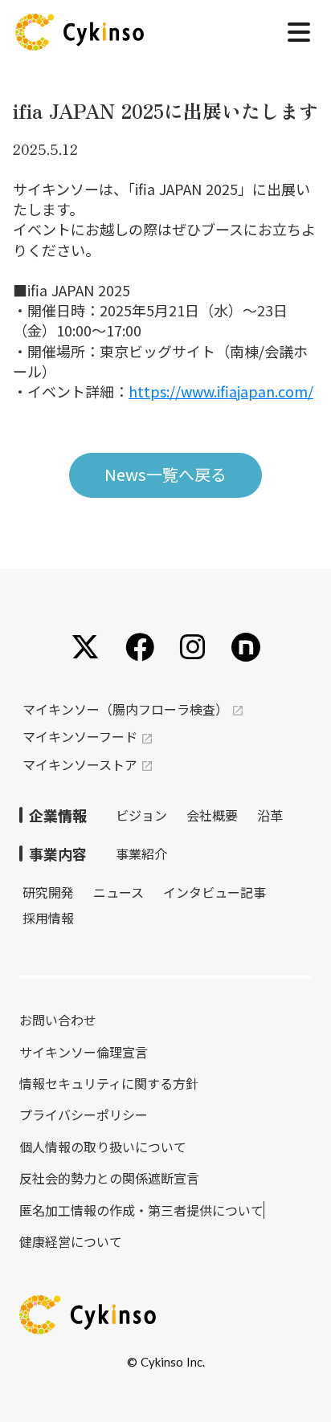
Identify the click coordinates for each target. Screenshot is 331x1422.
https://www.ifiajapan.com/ (221, 391)
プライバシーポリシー (83, 1114)
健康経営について (70, 1241)
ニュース (118, 892)
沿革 (270, 815)
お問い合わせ (57, 1020)
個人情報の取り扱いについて (102, 1146)
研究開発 (48, 892)
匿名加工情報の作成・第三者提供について (141, 1210)
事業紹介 (141, 853)
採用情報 (48, 917)
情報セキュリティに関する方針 (108, 1083)
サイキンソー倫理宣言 (83, 1052)
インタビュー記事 (214, 892)
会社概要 (212, 815)
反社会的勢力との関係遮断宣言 (109, 1178)
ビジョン (141, 815)
